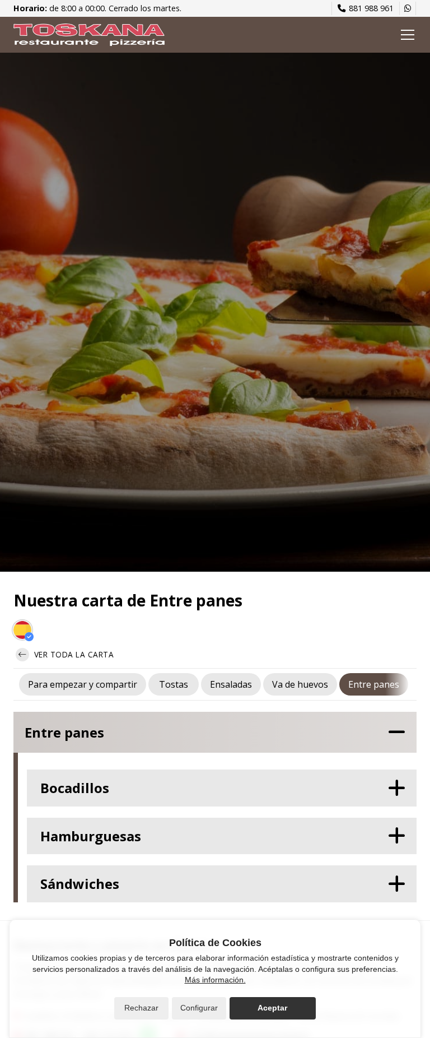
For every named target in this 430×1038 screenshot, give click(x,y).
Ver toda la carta (72, 654)
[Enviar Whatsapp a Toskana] (407, 8)
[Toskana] (89, 35)
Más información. (215, 979)
